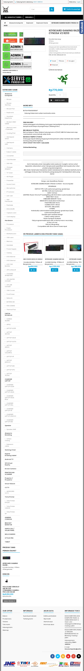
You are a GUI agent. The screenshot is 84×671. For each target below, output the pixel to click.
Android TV (9, 459)
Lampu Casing (8, 440)
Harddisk (9, 245)
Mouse (8, 99)
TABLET (7, 542)
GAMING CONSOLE (8, 518)
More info (28, 105)
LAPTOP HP (10, 357)
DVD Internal (10, 257)
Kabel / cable (11, 152)
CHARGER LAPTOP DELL (9, 404)
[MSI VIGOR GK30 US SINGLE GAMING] (33, 248)
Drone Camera (10, 469)
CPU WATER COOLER (10, 280)
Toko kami (6, 624)
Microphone (10, 188)
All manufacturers (13, 17)
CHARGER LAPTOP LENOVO (10, 415)
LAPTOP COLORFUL (8, 352)
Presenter (10, 180)
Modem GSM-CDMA (10, 123)
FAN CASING (10, 306)
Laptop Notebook (8, 314)
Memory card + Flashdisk (10, 128)
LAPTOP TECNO (8, 374)
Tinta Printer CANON (10, 507)
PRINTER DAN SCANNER (9, 473)
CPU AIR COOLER (8, 286)
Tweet (53, 61)
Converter (10, 156)
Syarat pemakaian (29, 616)
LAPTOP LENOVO (8, 361)
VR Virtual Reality (8, 464)
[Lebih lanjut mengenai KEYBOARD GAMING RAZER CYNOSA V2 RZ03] (6, 557)
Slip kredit (47, 619)
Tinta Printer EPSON (10, 502)
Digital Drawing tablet (10, 455)
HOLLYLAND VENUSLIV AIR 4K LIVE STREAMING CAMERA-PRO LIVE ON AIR (11, 589)
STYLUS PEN (9, 538)
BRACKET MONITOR (8, 524)
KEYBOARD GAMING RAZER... (10, 564)
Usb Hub (9, 163)
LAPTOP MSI (10, 366)
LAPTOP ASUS (11, 338)
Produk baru (7, 619)
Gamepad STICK (9, 138)
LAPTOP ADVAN (8, 333)
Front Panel (10, 294)
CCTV (7, 487)
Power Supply (11, 249)
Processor (10, 224)
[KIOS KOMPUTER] (15, 9)
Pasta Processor (8, 229)
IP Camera (10, 192)
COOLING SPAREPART (9, 274)
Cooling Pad (10, 133)
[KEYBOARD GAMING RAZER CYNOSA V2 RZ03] (27, 57)
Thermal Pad (11, 309)
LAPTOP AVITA (11, 342)
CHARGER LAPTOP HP (9, 410)
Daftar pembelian (50, 616)
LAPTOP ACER (11, 328)
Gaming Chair (10, 450)
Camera (9, 148)
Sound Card (10, 184)
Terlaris (5, 622)
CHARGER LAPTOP (8, 380)
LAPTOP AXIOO (8, 346)
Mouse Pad (10, 109)
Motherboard (11, 234)
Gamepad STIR (9, 143)
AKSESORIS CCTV (9, 492)
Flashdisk (9, 205)
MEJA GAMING (10, 534)
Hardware (9, 220)
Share (62, 61)
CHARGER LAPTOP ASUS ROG (9, 397)
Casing (9, 253)
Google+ (71, 61)
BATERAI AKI (10, 302)
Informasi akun (49, 624)
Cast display (10, 217)
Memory (9, 241)
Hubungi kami (8, 2)
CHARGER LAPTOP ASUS (9, 391)
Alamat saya (48, 622)
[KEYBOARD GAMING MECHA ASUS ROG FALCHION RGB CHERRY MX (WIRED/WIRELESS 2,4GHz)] (54, 248)
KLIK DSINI (45, 143)
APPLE (8, 324)
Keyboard (10, 113)
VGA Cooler (10, 290)
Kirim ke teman (56, 70)
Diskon (6, 574)
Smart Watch (10, 484)
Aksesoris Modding (8, 434)
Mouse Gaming (8, 104)
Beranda (29, 17)
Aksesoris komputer (8, 95)
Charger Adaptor (9, 168)
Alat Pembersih (9, 200)
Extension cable (9, 445)
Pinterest (54, 65)
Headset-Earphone (9, 117)
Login (78, 2)
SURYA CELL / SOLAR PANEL (9, 529)
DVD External (10, 260)
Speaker (8, 425)
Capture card (11, 213)
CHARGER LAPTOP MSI (9, 421)
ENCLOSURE (10, 209)
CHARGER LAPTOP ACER (9, 386)
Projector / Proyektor (9, 479)
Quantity (52, 95)
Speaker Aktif (11, 429)
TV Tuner (9, 173)
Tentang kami (28, 619)
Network (9, 298)
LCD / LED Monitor (9, 265)
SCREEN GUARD (8, 320)
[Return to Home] (5, 23)
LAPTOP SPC (10, 370)
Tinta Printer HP (10, 513)
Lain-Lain (9, 196)
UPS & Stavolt (11, 270)
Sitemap (6, 630)
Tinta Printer (9, 497)
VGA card (9, 237)
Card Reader (11, 160)
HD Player (9, 177)
